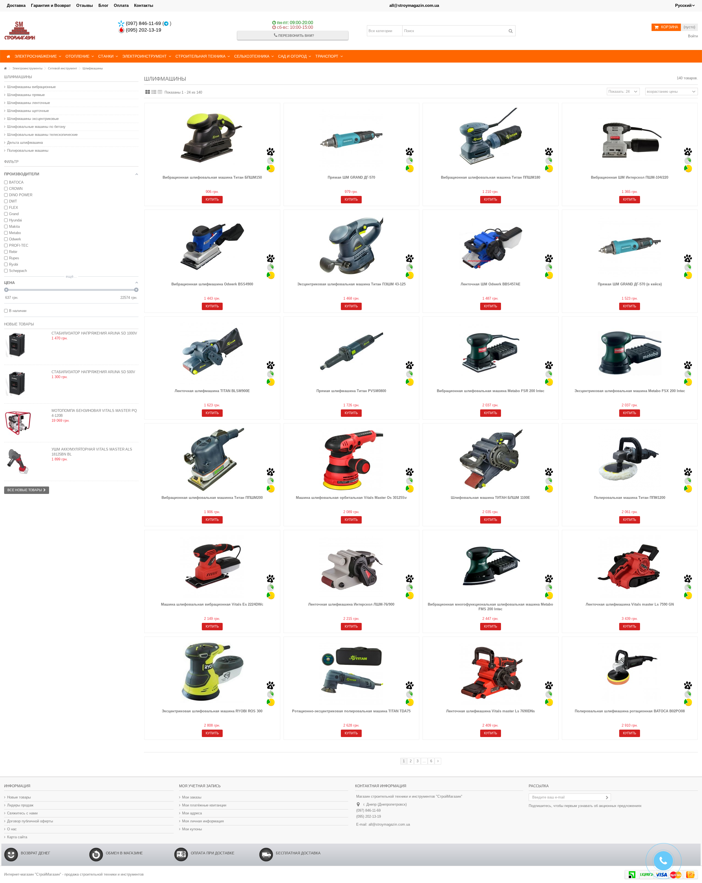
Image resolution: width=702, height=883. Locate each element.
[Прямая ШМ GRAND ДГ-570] (351, 140)
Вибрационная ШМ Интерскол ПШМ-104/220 (629, 177)
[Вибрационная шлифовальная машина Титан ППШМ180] (490, 140)
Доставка (16, 5)
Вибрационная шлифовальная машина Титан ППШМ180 (490, 177)
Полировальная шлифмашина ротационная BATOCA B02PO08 (630, 711)
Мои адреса (192, 813)
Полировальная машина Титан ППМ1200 (629, 498)
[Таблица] (160, 92)
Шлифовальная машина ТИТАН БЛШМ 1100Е (490, 498)
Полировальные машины (27, 150)
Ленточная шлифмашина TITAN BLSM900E (212, 391)
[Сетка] (147, 92)
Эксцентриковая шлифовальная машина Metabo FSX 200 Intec (629, 391)
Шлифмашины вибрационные (31, 87)
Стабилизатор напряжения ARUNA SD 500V (93, 372)
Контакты (143, 5)
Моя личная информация (203, 821)
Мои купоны (192, 829)
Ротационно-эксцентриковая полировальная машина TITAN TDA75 (351, 711)
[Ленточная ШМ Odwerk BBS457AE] (490, 246)
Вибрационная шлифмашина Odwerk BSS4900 (212, 284)
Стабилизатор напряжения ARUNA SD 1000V (94, 333)
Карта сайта (17, 837)
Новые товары (19, 324)
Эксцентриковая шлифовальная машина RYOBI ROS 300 (212, 711)
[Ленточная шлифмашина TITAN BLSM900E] (212, 353)
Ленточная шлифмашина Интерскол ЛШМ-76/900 (351, 604)
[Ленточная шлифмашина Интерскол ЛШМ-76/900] (351, 567)
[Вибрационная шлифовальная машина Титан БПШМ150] (212, 140)
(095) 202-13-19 (142, 30)
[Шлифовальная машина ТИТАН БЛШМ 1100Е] (490, 460)
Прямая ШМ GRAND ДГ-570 (351, 177)
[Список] (153, 92)
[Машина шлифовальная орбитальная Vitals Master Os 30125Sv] (351, 460)
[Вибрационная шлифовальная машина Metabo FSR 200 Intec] (490, 353)
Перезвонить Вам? (296, 36)
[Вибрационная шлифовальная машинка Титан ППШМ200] (212, 460)
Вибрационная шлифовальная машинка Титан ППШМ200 (212, 498)
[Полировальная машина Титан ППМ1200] (630, 460)
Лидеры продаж (20, 805)
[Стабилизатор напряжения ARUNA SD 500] (26, 345)
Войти (692, 36)
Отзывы (84, 5)
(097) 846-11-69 (142, 23)
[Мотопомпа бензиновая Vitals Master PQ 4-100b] (26, 423)
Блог (103, 5)
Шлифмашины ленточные (28, 103)
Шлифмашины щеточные (28, 111)
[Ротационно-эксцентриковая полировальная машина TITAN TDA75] (351, 673)
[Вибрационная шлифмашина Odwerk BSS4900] (212, 246)
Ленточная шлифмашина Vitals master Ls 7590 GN (630, 604)
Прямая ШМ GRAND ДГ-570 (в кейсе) (630, 284)
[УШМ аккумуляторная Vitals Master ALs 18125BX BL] (26, 461)
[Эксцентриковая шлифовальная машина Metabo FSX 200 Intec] (630, 353)
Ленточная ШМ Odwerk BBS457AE (490, 284)
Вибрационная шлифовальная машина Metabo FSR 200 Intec (490, 391)
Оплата (121, 5)
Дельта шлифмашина (25, 142)
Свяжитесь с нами (22, 813)
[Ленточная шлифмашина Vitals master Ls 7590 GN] (630, 567)
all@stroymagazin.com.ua (414, 5)
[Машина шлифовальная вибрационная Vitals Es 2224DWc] (212, 567)
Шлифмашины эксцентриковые (33, 119)
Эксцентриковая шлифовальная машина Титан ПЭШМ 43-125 (351, 284)
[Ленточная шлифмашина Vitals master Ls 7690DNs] (490, 673)
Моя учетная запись (200, 786)
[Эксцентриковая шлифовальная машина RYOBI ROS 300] (212, 673)
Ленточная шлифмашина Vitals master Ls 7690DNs (490, 711)
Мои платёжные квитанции (204, 805)
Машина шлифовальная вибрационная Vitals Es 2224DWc (212, 604)
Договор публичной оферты (30, 821)
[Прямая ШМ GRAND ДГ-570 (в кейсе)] (630, 246)
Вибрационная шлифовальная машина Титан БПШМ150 (212, 177)
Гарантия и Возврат (51, 5)
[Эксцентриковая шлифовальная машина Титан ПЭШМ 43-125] (351, 246)
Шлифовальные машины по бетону (36, 127)
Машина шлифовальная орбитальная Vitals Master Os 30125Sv (351, 498)
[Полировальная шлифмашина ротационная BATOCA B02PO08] (630, 673)
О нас (12, 829)
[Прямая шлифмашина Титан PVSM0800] (351, 353)
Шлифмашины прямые (26, 95)
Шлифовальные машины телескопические (42, 135)
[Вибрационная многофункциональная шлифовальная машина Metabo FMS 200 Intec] (490, 567)
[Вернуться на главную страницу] (5, 68)
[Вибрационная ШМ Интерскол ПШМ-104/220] (630, 140)
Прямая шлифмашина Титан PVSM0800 (351, 391)
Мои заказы (191, 797)
